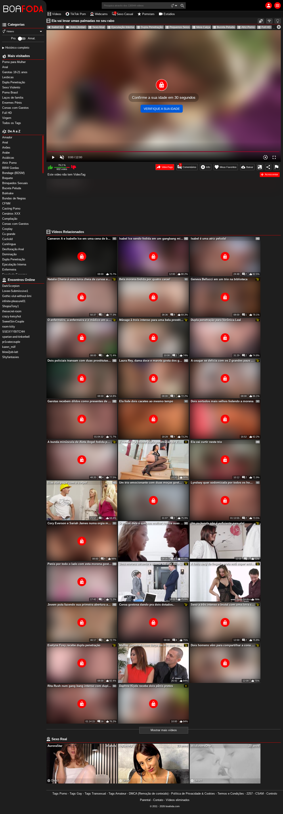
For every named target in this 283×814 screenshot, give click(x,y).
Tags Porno (59, 793)
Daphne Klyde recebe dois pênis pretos (146, 686)
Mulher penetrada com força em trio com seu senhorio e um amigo (151, 645)
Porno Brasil (10, 92)
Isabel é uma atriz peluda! (208, 238)
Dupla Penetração (14, 82)
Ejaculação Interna (122, 27)
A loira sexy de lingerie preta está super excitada (223, 564)
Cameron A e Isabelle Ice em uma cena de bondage (80, 238)
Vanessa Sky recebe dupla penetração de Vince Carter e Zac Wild (151, 442)
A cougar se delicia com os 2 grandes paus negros (223, 360)
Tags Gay (76, 793)
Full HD (7, 112)
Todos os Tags (12, 123)
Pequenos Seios (179, 27)
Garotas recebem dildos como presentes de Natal (80, 401)
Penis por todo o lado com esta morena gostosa (80, 564)
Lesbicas (8, 77)
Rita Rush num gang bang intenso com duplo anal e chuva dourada (80, 686)
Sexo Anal (98, 27)
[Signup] (268, 5)
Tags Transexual (95, 793)
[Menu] (277, 5)
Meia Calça (203, 27)
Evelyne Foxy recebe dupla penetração (74, 645)
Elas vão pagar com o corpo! (67, 482)
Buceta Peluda (226, 27)
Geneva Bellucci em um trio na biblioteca (219, 279)
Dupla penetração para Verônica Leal (216, 320)
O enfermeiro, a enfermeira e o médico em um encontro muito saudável (80, 320)
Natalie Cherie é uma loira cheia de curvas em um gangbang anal (80, 279)
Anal (5, 67)
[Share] (268, 167)
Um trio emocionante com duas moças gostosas (151, 482)
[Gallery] (260, 167)
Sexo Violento (11, 87)
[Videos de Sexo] (23, 9)
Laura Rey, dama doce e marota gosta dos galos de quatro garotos (151, 360)
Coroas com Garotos (16, 107)
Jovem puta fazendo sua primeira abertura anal (80, 604)
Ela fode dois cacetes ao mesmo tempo (146, 401)
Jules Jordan (78, 27)
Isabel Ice (57, 27)
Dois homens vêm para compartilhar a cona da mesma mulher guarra (223, 645)
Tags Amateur (117, 793)
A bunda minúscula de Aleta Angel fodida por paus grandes (80, 442)
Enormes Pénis (12, 102)
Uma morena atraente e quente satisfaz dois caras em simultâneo (151, 564)
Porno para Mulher (14, 62)
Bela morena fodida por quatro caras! (144, 279)
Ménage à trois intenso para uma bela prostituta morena (151, 320)
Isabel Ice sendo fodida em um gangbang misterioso (151, 238)
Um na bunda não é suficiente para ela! (217, 523)
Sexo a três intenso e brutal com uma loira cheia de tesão (223, 604)
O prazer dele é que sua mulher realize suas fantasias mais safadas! (151, 523)
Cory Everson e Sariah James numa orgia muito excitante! (80, 523)
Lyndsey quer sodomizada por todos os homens (223, 482)
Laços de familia (13, 97)
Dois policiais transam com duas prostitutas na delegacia (80, 360)
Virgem (7, 118)
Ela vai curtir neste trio (206, 442)
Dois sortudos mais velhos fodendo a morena (222, 401)
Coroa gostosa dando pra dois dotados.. (146, 604)
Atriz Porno (248, 27)
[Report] (276, 167)
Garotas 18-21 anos (15, 72)
